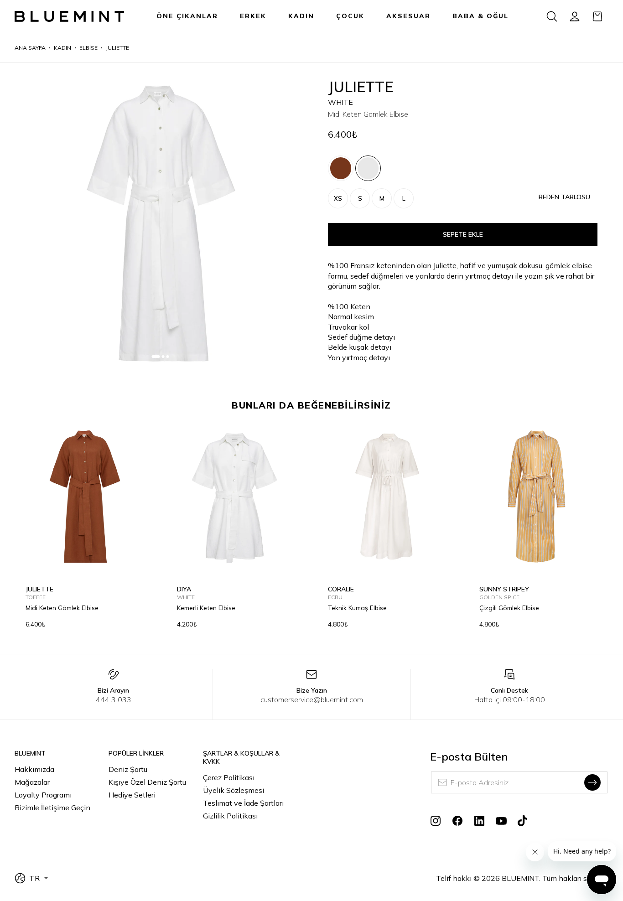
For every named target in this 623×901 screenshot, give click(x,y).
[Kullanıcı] (575, 16)
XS (338, 198)
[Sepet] (597, 16)
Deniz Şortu (128, 769)
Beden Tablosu (564, 197)
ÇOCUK (350, 16)
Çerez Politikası (228, 777)
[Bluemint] (69, 16)
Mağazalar (32, 782)
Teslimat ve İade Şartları (243, 803)
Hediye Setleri (132, 794)
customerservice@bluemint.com (311, 699)
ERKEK (253, 16)
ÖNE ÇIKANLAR (187, 16)
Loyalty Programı (43, 794)
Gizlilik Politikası (230, 815)
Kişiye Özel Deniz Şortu (147, 782)
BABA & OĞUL (480, 16)
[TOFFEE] (340, 168)
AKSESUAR (408, 16)
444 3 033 (113, 699)
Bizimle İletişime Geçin (52, 807)
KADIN (301, 16)
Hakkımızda (34, 769)
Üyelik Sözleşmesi (233, 790)
